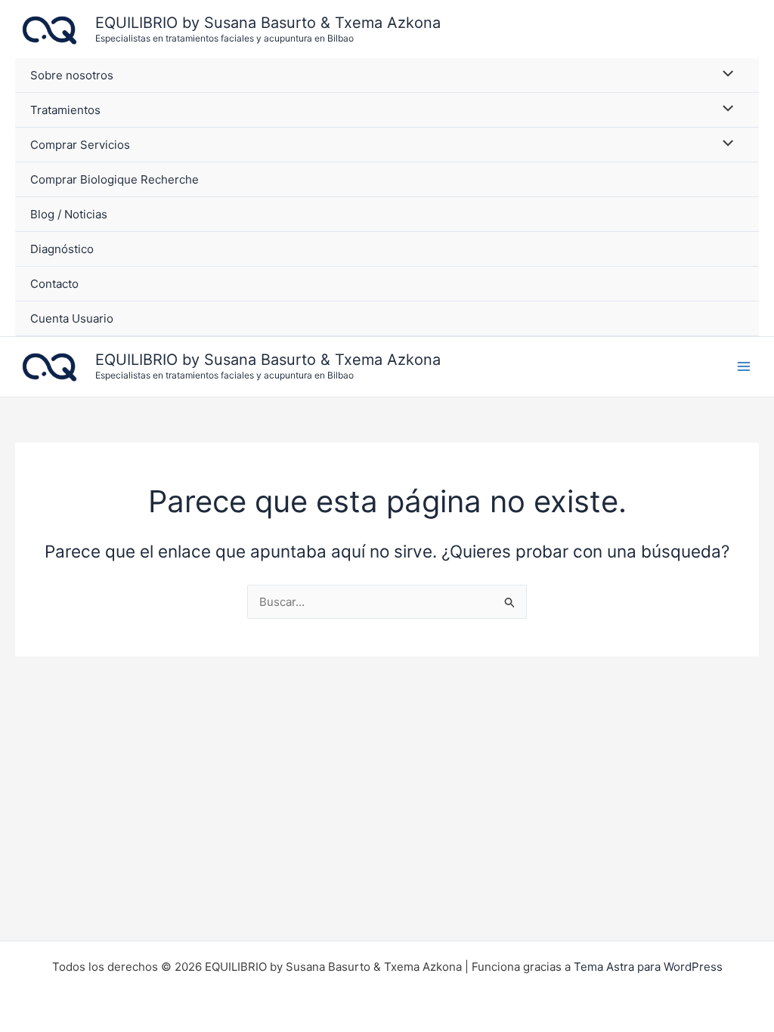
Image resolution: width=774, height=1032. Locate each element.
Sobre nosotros (71, 75)
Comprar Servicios (80, 144)
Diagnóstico (62, 249)
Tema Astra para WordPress (648, 966)
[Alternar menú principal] (743, 366)
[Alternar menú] (724, 74)
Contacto (54, 284)
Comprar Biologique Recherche (114, 179)
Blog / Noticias (68, 214)
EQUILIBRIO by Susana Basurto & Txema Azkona (268, 23)
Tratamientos (65, 110)
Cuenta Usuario (71, 318)
